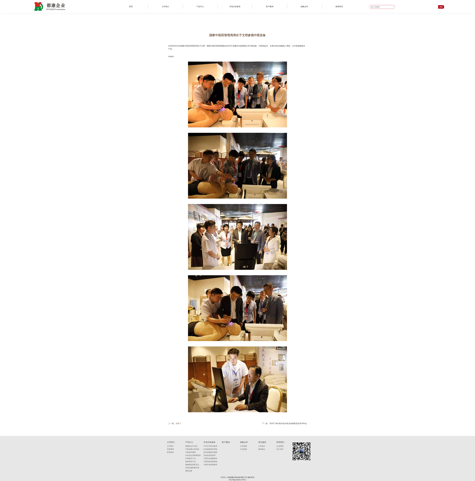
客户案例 (269, 6)
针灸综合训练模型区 (193, 455)
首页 (131, 6)
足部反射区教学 (209, 455)
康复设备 (188, 471)
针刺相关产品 (190, 458)
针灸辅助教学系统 (210, 449)
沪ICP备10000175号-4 (237, 480)
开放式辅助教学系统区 (193, 468)
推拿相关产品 (190, 461)
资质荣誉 (170, 449)
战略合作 (304, 6)
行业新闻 (243, 449)
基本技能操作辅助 (210, 452)
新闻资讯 (339, 6)
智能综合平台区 (191, 446)
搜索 (441, 7)
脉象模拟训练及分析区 (193, 465)
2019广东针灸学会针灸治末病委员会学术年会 (288, 423)
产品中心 (200, 6)
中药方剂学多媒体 (210, 446)
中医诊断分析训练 (192, 449)
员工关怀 (279, 449)
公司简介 (165, 6)
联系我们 (170, 452)
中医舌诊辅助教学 (210, 458)
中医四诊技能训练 (210, 461)
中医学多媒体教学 (210, 465)
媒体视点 (261, 449)
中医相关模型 (190, 452)
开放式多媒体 (234, 6)
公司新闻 (243, 446)
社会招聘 (279, 446)
